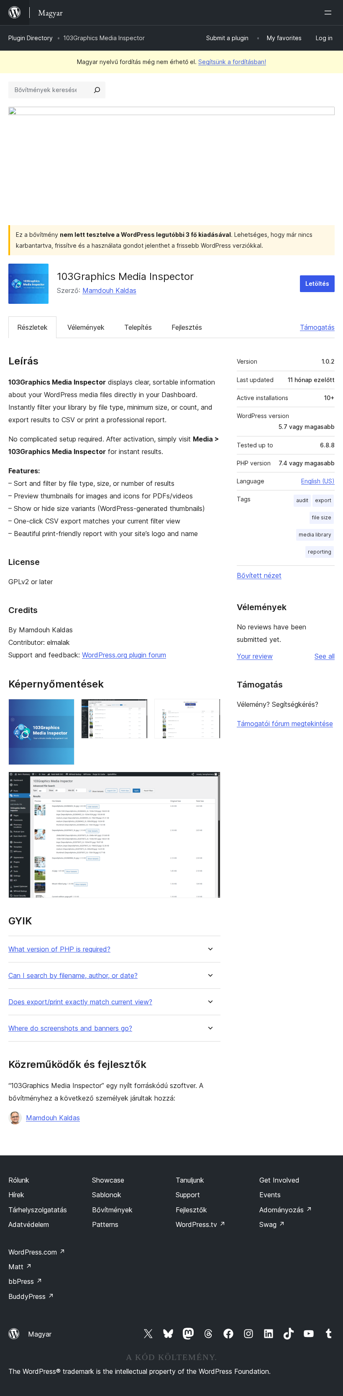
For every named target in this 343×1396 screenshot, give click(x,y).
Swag (272, 1224)
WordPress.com (36, 1252)
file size (321, 517)
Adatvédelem (28, 1224)
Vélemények (86, 327)
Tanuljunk (190, 1180)
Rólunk (18, 1180)
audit (302, 500)
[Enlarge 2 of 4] (136, 710)
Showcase (108, 1180)
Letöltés (317, 283)
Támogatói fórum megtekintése (285, 723)
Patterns (105, 1224)
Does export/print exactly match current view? (80, 1002)
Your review (255, 656)
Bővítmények (112, 1210)
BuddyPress (31, 1296)
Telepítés (138, 327)
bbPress (25, 1281)
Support (188, 1195)
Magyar (39, 1334)
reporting (319, 552)
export (323, 500)
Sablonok (106, 1195)
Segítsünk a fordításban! (232, 61)
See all (325, 656)
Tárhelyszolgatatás (37, 1210)
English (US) (318, 481)
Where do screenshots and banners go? (70, 1028)
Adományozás (285, 1210)
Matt (20, 1267)
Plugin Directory (30, 37)
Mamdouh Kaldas (109, 290)
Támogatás (317, 327)
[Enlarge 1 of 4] (63, 710)
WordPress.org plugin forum (124, 655)
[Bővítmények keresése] (97, 90)
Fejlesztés (187, 327)
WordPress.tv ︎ (200, 1224)
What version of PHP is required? (59, 949)
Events (270, 1195)
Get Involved (279, 1180)
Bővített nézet (259, 575)
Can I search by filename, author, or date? (73, 976)
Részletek (32, 327)
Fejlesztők (191, 1210)
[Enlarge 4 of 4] (209, 783)
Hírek (16, 1195)
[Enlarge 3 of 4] (209, 710)
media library (315, 534)
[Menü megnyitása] (329, 12)
